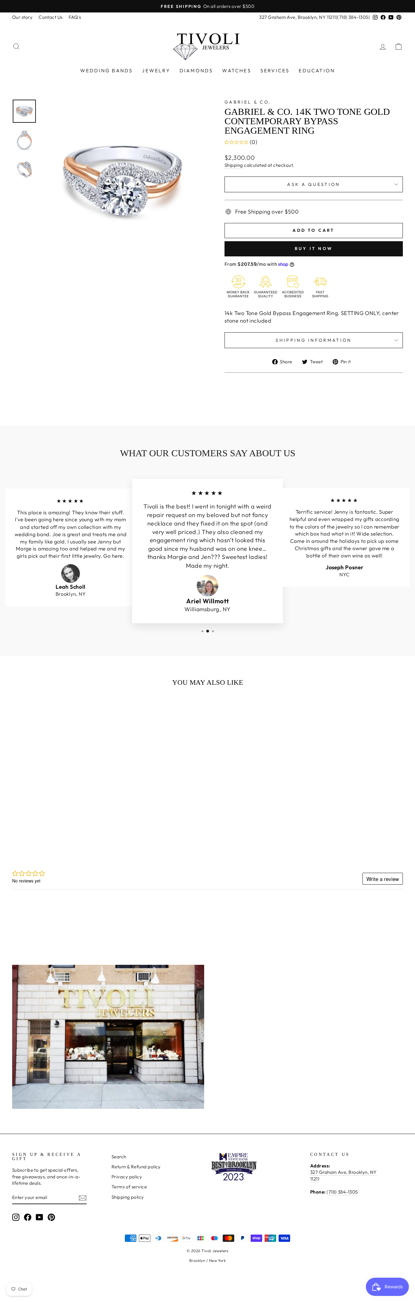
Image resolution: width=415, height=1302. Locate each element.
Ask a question (313, 184)
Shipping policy (127, 1197)
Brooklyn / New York (207, 1260)
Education (317, 70)
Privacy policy (126, 1177)
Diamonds (196, 70)
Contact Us (51, 17)
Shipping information (314, 340)
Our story (22, 17)
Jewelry (156, 70)
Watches (236, 70)
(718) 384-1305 (352, 17)
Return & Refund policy (136, 1167)
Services (275, 70)
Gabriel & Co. (248, 102)
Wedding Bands (106, 70)
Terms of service (129, 1187)
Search (118, 1157)
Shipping (234, 165)
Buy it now (314, 248)
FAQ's (75, 17)
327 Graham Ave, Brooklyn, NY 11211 (297, 17)
